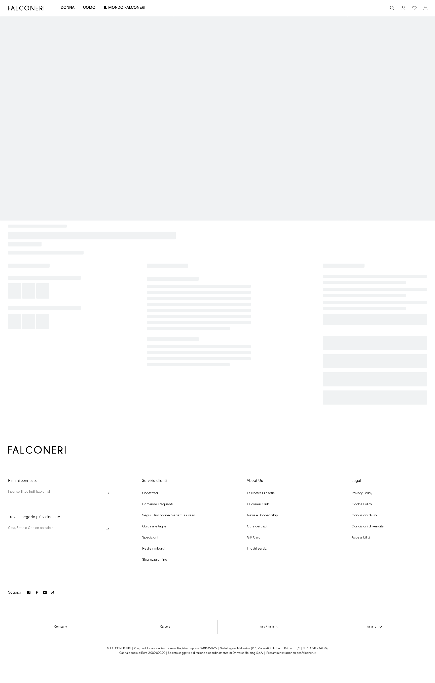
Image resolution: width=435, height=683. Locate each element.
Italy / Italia (270, 628)
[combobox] (60, 529)
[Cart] (425, 8)
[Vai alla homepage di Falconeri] (26, 8)
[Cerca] (392, 8)
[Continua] (107, 492)
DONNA (68, 8)
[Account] (403, 8)
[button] (150, 493)
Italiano (375, 628)
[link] (157, 504)
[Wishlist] (414, 8)
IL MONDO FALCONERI (124, 8)
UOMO (89, 8)
